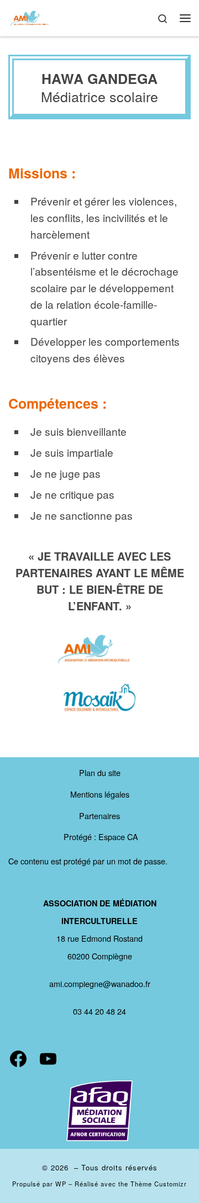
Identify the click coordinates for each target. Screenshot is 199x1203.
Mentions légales (99, 794)
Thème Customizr (158, 1183)
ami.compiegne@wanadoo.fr (99, 983)
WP (60, 1183)
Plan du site (100, 772)
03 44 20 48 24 (99, 1011)
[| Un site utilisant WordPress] (29, 17)
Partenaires (99, 815)
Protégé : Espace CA (101, 836)
